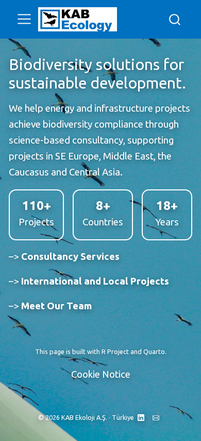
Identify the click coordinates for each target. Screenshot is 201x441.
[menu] (24, 19)
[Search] (175, 19)
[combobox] (175, 19)
